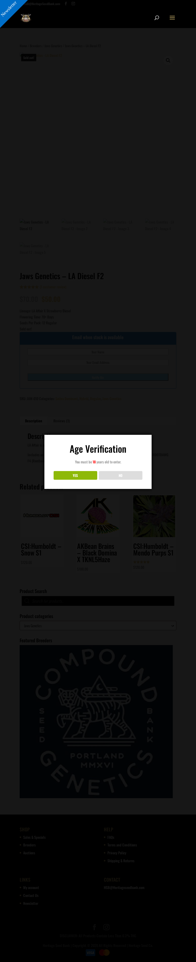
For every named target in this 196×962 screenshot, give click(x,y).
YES (75, 475)
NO (120, 475)
